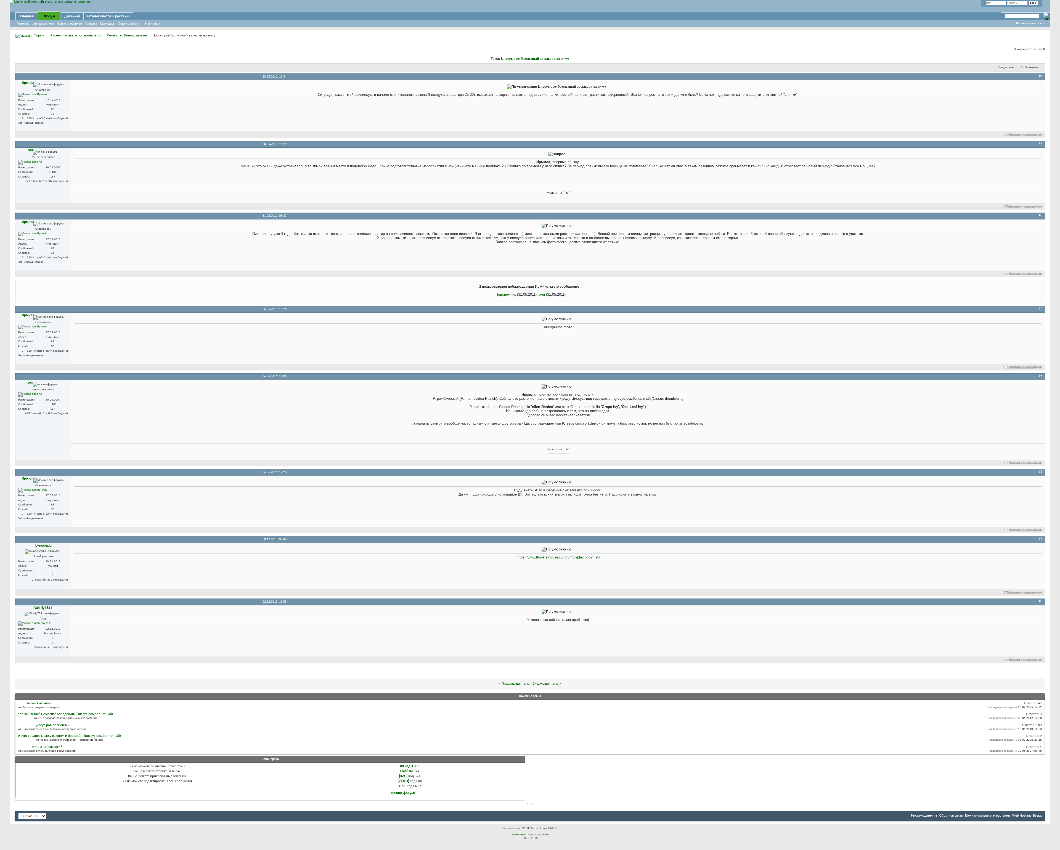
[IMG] (403, 776)
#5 (1040, 376)
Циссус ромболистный (52, 725)
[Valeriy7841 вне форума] (35, 623)
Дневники (72, 16)
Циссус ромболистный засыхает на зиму (535, 59)
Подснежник (505, 294)
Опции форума (128, 23)
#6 (1040, 471)
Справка (91, 23)
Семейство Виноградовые (127, 35)
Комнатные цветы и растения (987, 815)
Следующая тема (545, 683)
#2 (1040, 143)
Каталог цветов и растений (108, 16)
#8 (1040, 601)
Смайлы (406, 771)
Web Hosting (1021, 815)
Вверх (1037, 815)
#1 (1040, 76)
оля (542, 294)
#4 (1040, 308)
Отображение (1029, 67)
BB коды (406, 766)
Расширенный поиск (1030, 23)
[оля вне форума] (30, 162)
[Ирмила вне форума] (32, 95)
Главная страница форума (35, 23)
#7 (1040, 539)
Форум (49, 16)
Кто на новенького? (47, 747)
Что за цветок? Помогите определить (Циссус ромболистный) (65, 714)
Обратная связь (951, 815)
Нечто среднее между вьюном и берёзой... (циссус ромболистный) (69, 736)
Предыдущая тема (515, 683)
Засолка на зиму (38, 703)
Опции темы (1006, 67)
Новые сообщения (70, 23)
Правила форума (402, 793)
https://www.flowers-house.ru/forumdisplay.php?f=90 (558, 557)
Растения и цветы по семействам (76, 35)
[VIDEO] (403, 781)
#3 (1040, 215)
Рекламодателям (924, 815)
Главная (27, 16)
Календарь (107, 23)
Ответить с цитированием (1025, 134)
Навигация (152, 23)
